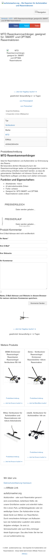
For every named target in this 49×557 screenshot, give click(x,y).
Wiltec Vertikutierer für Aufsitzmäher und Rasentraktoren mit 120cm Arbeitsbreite (12, 417)
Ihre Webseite (6, 253)
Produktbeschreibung (12, 398)
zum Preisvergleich (26, 101)
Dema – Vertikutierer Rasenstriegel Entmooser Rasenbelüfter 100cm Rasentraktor (36, 356)
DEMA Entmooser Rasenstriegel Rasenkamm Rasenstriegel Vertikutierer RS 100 (12, 356)
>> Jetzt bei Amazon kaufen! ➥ (12, 403)
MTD (11, 18)
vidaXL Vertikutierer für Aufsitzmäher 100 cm (36, 414)
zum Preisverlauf (26, 106)
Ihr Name (4, 238)
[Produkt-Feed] (5, 541)
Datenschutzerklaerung (13, 483)
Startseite (4, 18)
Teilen (16, 25)
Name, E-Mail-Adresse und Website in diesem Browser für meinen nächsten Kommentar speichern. (23, 296)
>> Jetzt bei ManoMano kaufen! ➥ (37, 403)
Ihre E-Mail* (5, 246)
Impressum (27, 483)
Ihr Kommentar (6, 260)
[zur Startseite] (24, 4)
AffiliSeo (24, 554)
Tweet (26, 25)
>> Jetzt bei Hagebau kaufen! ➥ (25, 92)
